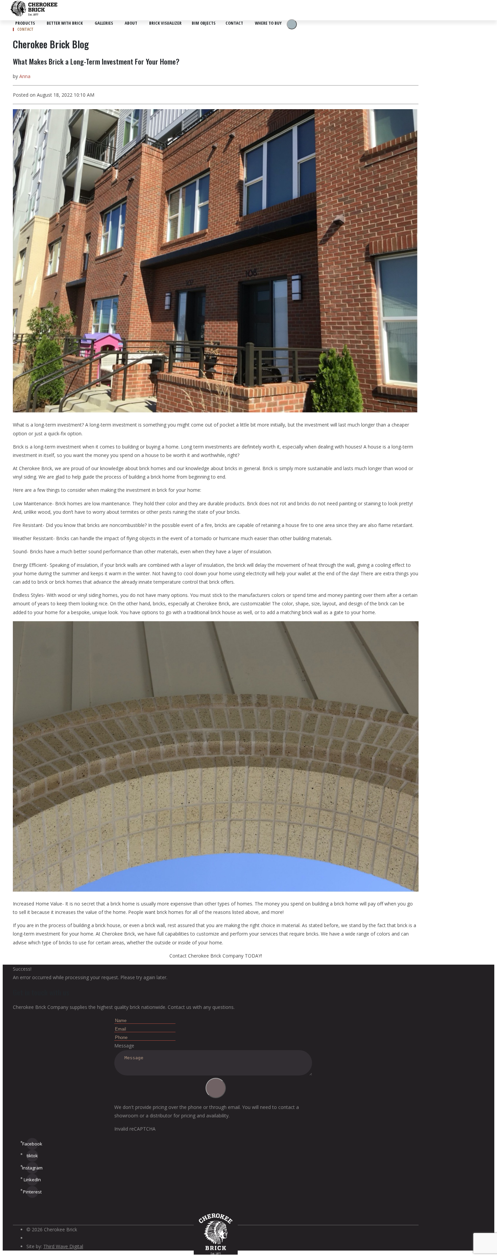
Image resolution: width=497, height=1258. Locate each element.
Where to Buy (268, 23)
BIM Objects (203, 23)
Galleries (104, 23)
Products (25, 23)
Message (124, 1045)
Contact (234, 23)
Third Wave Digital (63, 1246)
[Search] (292, 24)
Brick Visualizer (165, 23)
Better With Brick (65, 23)
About (131, 23)
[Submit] (216, 1088)
